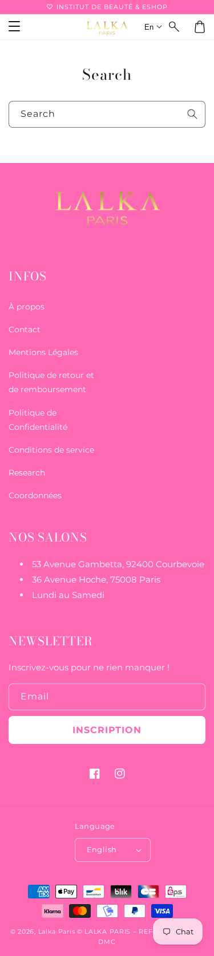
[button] (174, 26)
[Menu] (14, 26)
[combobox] (107, 114)
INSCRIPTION (107, 730)
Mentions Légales (43, 352)
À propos (27, 307)
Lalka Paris (56, 931)
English (102, 849)
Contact (25, 329)
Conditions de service (51, 450)
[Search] (192, 114)
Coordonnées (35, 495)
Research (27, 472)
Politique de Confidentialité (38, 420)
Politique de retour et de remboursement (51, 382)
